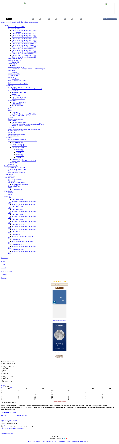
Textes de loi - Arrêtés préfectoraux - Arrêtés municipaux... (29, 69)
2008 (9, 253)
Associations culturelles (19, 97)
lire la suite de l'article (7, 433)
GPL (89, 441)
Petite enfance (12, 120)
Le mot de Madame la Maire (16, 27)
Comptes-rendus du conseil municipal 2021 (24, 35)
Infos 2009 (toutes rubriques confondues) (24, 251)
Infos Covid (15, 79)
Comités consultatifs (14, 74)
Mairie (6, 25)
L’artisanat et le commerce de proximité (12, 428)
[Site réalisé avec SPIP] (2, 383)
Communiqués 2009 (18, 249)
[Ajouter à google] (68, 438)
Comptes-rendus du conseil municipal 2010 (24, 53)
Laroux (10, 194)
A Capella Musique (17, 159)
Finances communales (14, 60)
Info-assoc (11, 164)
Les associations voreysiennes (17, 139)
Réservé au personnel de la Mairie (18, 84)
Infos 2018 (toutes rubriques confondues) (24, 204)
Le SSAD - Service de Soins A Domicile (24, 114)
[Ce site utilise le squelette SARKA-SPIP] (1, 383)
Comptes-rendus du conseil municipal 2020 (24, 37)
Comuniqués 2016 (17, 214)
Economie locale (15, 22)
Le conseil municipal (14, 28)
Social (10, 110)
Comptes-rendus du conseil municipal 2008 (24, 57)
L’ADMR (15, 112)
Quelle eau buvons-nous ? (19, 102)
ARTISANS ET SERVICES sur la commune (14, 415)
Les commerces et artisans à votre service (20, 87)
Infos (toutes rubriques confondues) (22, 236)
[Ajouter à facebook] (62, 438)
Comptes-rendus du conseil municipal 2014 (24, 47)
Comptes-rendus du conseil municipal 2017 (24, 42)
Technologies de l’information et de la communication (24, 129)
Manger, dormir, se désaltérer (16, 167)
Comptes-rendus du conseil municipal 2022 (24, 33)
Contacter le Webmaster (79, 441)
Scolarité (10, 117)
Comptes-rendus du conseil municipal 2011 (24, 52)
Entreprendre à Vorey (14, 186)
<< (1, 387)
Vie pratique (11, 132)
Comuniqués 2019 (17, 199)
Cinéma (14, 94)
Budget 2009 (16, 62)
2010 (9, 243)
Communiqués (12, 64)
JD (4, 425)
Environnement (12, 100)
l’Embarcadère (16, 95)
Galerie (3, 264)
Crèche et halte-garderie (19, 122)
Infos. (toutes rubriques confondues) (22, 241)
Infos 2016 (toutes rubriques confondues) (24, 216)
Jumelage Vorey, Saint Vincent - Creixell (24, 161)
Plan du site (4, 258)
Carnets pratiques (13, 162)
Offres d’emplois (17, 189)
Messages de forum (6, 271)
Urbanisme (11, 70)
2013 (9, 228)
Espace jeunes (8, 174)
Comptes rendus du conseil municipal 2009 (24, 55)
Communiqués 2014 (18, 224)
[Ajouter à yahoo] (66, 438)
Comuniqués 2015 (17, 219)
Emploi (10, 187)
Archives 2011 (20, 152)
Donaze (10, 193)
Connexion (4, 274)
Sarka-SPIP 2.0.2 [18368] (49, 441)
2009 (9, 248)
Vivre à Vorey (8, 85)
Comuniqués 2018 (17, 206)
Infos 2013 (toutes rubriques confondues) (24, 229)
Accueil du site (5, 22)
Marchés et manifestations (15, 131)
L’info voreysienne (13, 136)
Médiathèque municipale (19, 92)
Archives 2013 (20, 156)
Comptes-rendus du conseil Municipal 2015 (24, 45)
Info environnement (17, 105)
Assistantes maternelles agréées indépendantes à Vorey (28, 124)
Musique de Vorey (17, 142)
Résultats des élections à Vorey (17, 80)
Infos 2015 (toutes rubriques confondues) (24, 221)
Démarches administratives (16, 67)
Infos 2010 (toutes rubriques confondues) (24, 246)
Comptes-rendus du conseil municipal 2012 (24, 50)
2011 (9, 238)
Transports (11, 127)
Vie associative (8, 137)
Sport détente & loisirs (14, 171)
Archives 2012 (20, 154)
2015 (9, 218)
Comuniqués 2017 (17, 209)
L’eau (10, 82)
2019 (9, 198)
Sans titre (18, 32)
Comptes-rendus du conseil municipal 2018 (24, 40)
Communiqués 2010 (18, 244)
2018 (9, 203)
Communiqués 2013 (18, 231)
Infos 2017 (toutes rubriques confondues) (24, 211)
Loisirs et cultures (13, 90)
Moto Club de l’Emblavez (19, 146)
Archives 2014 (20, 157)
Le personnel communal (15, 58)
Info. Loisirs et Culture (18, 99)
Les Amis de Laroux (18, 147)
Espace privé (4, 278)
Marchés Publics (13, 75)
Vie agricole (11, 181)
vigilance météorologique (59, 320)
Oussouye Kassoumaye (19, 144)
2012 (9, 233)
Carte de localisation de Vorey (17, 169)
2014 (9, 223)
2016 (9, 213)
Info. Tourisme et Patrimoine (16, 172)
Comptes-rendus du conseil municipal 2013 (24, 48)
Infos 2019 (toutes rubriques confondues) (24, 201)
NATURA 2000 (16, 104)
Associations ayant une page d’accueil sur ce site (22, 141)
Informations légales (64, 441)
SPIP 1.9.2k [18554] (34, 441)
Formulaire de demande (8, 412)
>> (11, 387)
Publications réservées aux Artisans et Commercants (27, 89)
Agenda (3, 261)
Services (10, 107)
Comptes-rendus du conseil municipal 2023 (24, 30)
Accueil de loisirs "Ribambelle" (21, 125)
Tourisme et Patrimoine (11, 166)
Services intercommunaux (15, 119)
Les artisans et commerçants (29, 22)
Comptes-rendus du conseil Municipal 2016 (24, 43)
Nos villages (8, 191)
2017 (9, 208)
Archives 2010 (20, 151)
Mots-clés (3, 268)
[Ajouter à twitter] (64, 438)
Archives (7, 196)
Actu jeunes (11, 176)
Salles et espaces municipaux (16, 134)
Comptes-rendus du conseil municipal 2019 (24, 38)
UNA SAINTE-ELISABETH (21, 115)
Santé (9, 109)
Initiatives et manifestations (20, 184)
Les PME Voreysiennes (15, 179)
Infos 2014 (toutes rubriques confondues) (24, 226)
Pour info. (11, 77)
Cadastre (14, 72)
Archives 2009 (20, 149)
